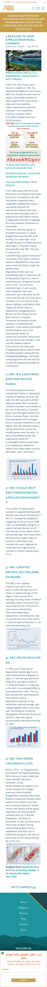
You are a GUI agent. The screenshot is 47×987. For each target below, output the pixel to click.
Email (6, 969)
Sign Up (23, 980)
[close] (2, 953)
